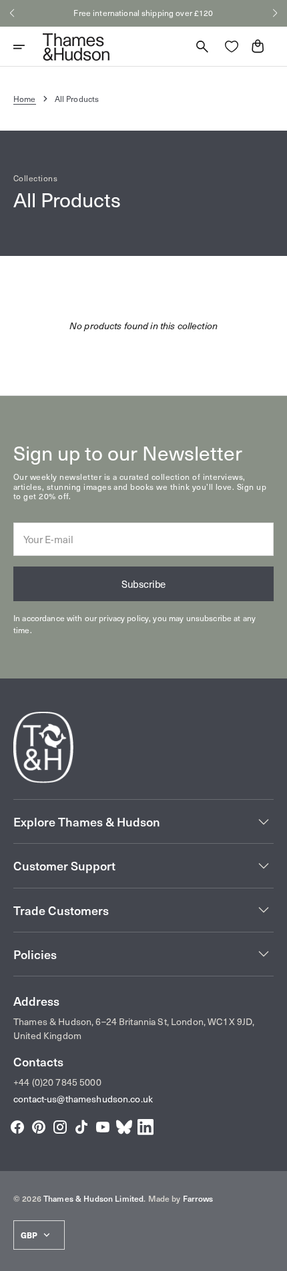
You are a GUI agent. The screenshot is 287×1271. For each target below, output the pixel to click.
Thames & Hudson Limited (93, 1198)
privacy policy (124, 618)
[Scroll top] (271, 1255)
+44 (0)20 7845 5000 (57, 1082)
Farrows (198, 1198)
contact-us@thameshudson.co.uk (83, 1099)
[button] (12, 13)
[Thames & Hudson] (76, 47)
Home (24, 99)
